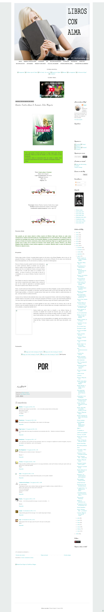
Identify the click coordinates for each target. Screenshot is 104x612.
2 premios (79, 375)
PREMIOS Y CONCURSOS (40, 63)
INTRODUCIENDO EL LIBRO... (66, 63)
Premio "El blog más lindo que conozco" (82, 440)
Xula (20, 473)
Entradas (78, 182)
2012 (77, 243)
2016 (77, 234)
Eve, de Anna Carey (81, 326)
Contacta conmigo (78, 167)
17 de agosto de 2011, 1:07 (30, 439)
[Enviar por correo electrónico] (16, 396)
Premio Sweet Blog (81, 443)
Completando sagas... (80, 219)
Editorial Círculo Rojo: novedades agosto (82, 400)
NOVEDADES (41, 61)
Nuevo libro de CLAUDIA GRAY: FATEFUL (81, 288)
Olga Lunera (22, 429)
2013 (77, 241)
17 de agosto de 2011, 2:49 (32, 449)
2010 (77, 533)
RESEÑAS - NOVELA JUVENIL (30, 61)
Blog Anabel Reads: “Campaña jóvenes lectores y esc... (81, 296)
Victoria (21, 461)
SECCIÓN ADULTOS (20, 63)
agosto (78, 256)
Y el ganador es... (81, 430)
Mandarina (21, 420)
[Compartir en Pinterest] (22, 396)
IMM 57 (79, 428)
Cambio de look (80, 373)
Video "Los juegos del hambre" (82, 363)
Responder (21, 415)
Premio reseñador (81, 420)
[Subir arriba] (103, 611)
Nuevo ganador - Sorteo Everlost (81, 480)
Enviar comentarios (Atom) (27, 557)
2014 (77, 239)
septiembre (79, 254)
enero (78, 531)
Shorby (20, 498)
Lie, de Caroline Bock (82, 312)
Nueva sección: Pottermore (80, 498)
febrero (79, 529)
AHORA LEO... (82, 61)
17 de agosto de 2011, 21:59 (29, 498)
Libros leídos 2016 (80, 213)
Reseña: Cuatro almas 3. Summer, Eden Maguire (81, 382)
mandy (20, 510)
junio (78, 520)
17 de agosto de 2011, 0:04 (30, 420)
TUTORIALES (66, 61)
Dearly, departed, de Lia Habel (81, 310)
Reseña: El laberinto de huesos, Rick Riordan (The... (82, 417)
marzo (78, 526)
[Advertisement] (80, 575)
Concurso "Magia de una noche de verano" (81, 514)
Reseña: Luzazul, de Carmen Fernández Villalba (81, 259)
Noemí (84, 105)
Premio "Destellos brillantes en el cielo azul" (82, 404)
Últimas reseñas (79, 210)
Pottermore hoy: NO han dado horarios (81, 485)
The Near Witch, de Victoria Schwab (81, 303)
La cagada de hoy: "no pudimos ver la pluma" (82, 489)
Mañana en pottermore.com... (81, 501)
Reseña (28, 394)
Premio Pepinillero (81, 507)
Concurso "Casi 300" (81, 434)
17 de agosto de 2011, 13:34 (28, 473)
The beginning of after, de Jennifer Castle (82, 307)
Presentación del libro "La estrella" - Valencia (81, 367)
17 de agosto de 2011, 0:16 (31, 429)
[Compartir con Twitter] (19, 396)
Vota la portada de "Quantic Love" (81, 279)
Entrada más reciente (20, 555)
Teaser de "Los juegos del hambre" (82, 292)
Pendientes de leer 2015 (81, 217)
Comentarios (79, 185)
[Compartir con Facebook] (21, 396)
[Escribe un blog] (18, 396)
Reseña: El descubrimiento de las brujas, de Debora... (81, 271)
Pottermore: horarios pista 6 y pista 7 (81, 464)
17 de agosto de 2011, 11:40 (29, 461)
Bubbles (21, 406)
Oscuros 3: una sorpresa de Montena (82, 276)
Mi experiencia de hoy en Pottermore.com (82, 505)
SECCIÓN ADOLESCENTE (55, 61)
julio (78, 518)
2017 (77, 232)
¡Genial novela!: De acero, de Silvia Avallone (81, 283)
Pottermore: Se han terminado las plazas (82, 453)
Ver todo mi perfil (78, 119)
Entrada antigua (67, 555)
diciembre (79, 247)
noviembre (79, 249)
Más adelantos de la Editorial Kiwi (81, 266)
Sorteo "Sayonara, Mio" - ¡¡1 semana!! (82, 510)
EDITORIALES (74, 61)
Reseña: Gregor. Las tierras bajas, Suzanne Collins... (81, 345)
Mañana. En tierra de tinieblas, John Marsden (81, 316)
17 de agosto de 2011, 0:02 (29, 406)
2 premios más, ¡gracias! (80, 354)
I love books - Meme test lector (81, 450)
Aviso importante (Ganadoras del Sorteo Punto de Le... (81, 392)
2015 (77, 237)
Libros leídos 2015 (80, 215)
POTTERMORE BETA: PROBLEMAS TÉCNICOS (81, 424)
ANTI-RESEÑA (30, 63)
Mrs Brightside (22, 449)
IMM (47, 61)
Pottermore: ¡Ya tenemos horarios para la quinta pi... (81, 476)
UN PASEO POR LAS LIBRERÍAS (81, 63)
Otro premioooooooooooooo (82, 350)
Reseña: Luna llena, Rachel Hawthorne (81, 357)
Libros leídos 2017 (80, 211)
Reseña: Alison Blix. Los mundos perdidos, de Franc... (82, 409)
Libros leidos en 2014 (80, 221)
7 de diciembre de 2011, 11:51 (29, 510)
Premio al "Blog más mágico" (81, 413)
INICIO (20, 61)
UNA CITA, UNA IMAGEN (53, 63)
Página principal (44, 555)
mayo (78, 522)
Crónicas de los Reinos (24, 482)
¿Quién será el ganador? (82, 432)
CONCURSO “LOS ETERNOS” (81, 397)
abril (78, 524)
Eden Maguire (23, 394)
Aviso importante (81, 360)
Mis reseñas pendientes (82, 445)
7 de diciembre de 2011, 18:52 (28, 519)
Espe (20, 519)
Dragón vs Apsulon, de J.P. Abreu (82, 320)
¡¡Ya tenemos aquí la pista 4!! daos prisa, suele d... (82, 494)
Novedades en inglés (81, 328)
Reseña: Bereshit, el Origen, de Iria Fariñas (81, 387)
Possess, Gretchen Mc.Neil (81, 334)
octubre (79, 251)
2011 (77, 245)
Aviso (78, 447)
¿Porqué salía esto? (81, 482)
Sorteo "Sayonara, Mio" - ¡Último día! (82, 457)
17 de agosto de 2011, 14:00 (36, 482)
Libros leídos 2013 (80, 222)
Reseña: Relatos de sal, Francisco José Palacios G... (82, 471)
